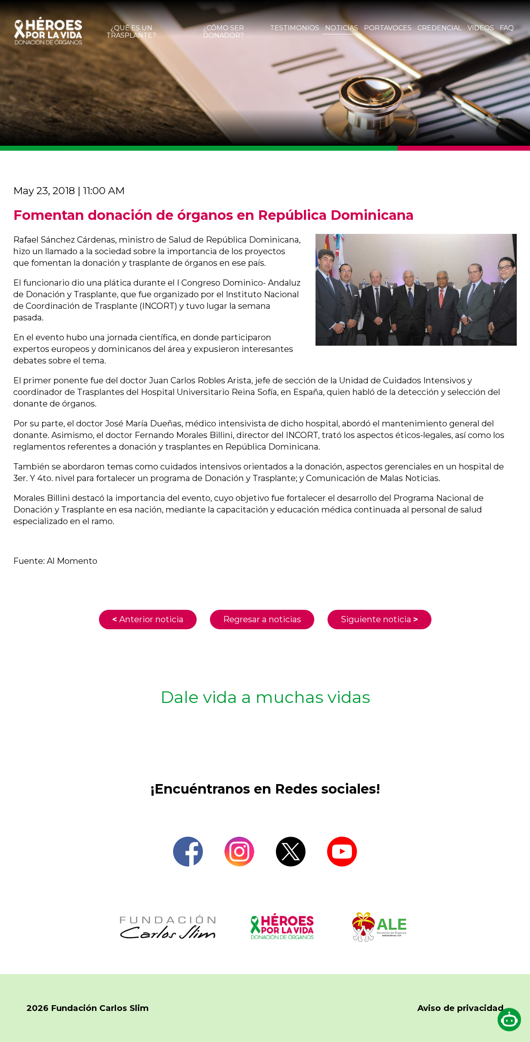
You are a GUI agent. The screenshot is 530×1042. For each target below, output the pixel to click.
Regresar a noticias (262, 619)
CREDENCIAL (439, 28)
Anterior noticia (147, 619)
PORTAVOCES (388, 28)
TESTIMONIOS (294, 28)
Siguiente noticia (379, 619)
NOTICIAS (341, 28)
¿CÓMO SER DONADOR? (223, 31)
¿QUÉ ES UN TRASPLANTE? (131, 31)
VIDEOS (480, 28)
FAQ (507, 28)
